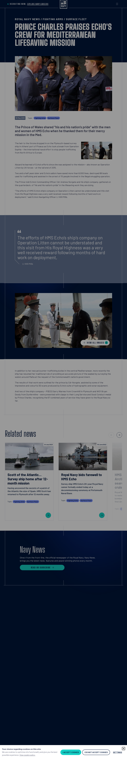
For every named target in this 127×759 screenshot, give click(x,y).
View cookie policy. (27, 755)
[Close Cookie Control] (123, 748)
